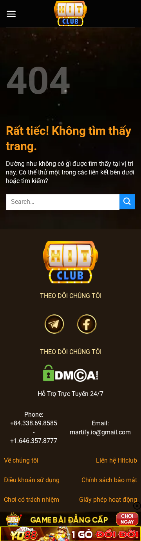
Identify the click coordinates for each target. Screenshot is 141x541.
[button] (11, 14)
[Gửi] (127, 201)
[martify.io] (70, 13)
